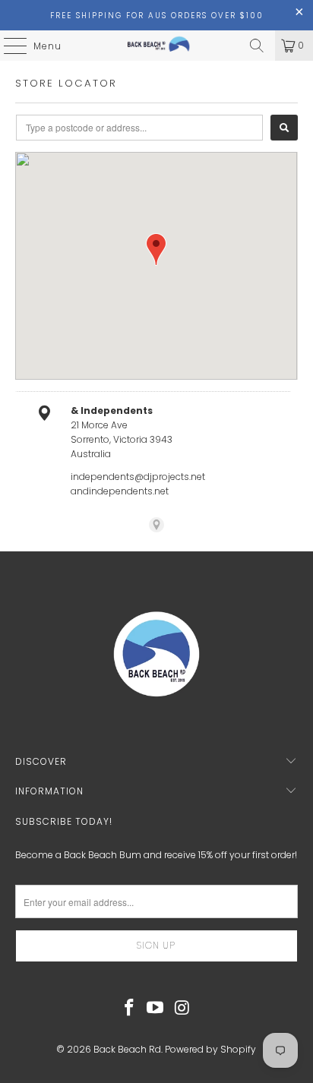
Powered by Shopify (210, 1049)
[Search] (256, 45)
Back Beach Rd (127, 1049)
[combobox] (139, 128)
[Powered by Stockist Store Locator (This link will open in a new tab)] (156, 524)
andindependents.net (120, 491)
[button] (156, 249)
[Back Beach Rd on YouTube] (155, 1008)
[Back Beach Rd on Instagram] (182, 1008)
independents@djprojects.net (138, 476)
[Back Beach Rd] (156, 45)
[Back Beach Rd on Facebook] (129, 1008)
